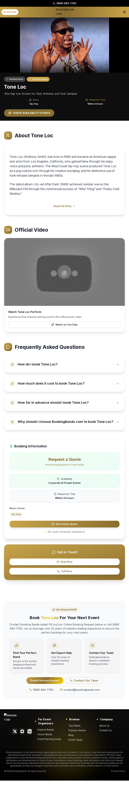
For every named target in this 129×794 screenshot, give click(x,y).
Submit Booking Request (44, 680)
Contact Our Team (86, 680)
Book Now (67, 561)
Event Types (75, 739)
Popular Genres (77, 730)
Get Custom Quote (66, 524)
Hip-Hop (34, 104)
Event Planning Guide (49, 739)
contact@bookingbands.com (81, 689)
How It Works (45, 734)
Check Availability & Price (31, 112)
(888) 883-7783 (66, 3)
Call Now (66, 571)
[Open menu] (124, 12)
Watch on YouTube (66, 324)
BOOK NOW (10, 12)
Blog (71, 735)
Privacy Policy (118, 771)
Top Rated (74, 725)
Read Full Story (63, 206)
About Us (104, 725)
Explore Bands (46, 729)
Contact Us (105, 730)
